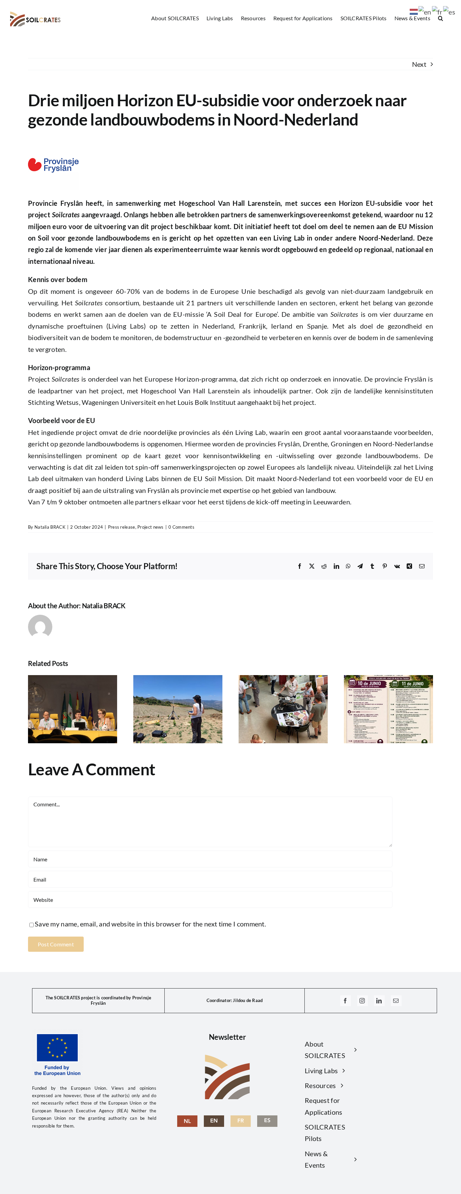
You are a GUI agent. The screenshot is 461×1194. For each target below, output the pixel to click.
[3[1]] (241, 1119)
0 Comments (181, 527)
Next (419, 64)
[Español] (449, 11)
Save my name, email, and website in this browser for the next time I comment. (150, 924)
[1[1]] (187, 1119)
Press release (121, 527)
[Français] (437, 11)
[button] (440, 18)
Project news (150, 527)
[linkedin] (379, 1000)
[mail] (396, 1000)
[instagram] (362, 1000)
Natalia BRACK (49, 527)
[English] (214, 1119)
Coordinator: (219, 1000)
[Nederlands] (414, 11)
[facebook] (345, 1000)
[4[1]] (267, 1119)
